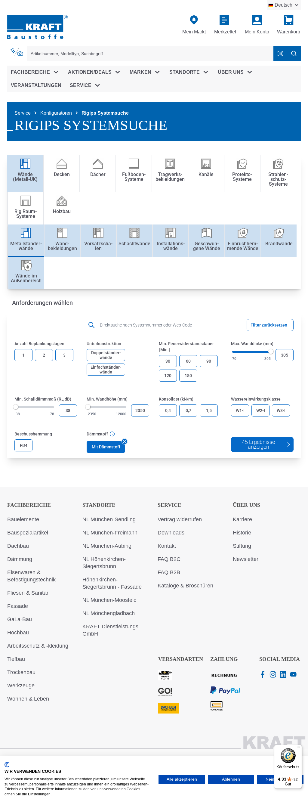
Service (169, 505)
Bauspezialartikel (27, 533)
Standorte (99, 505)
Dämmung (19, 559)
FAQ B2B (169, 572)
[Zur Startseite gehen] (37, 26)
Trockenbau (21, 672)
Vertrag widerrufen (180, 519)
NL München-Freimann (109, 533)
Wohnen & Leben (28, 699)
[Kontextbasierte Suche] (17, 52)
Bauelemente (23, 519)
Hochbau (18, 633)
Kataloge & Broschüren (185, 586)
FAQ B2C (169, 559)
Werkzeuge (21, 686)
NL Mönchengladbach (108, 613)
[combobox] (150, 53)
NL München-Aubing (106, 546)
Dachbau (18, 546)
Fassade (17, 606)
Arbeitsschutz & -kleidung (37, 646)
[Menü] (298, 748)
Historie (242, 533)
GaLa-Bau (19, 619)
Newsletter (245, 559)
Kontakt (167, 546)
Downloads (171, 533)
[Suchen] (294, 53)
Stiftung (242, 546)
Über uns (246, 505)
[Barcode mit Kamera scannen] (280, 53)
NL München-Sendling (109, 519)
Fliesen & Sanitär (27, 593)
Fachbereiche (29, 505)
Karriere (242, 519)
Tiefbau (16, 659)
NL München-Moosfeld (109, 600)
